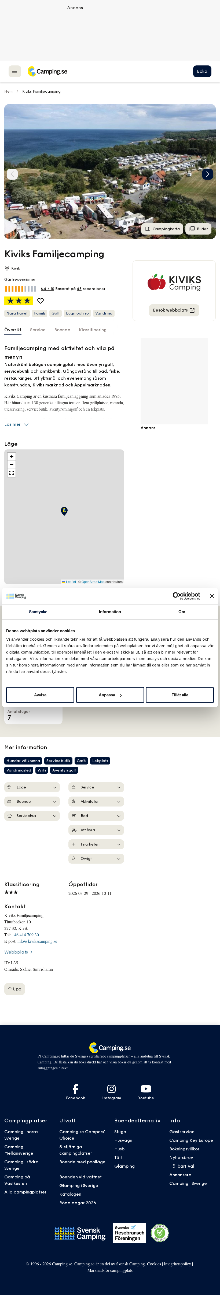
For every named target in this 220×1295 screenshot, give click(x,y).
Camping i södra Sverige (21, 1165)
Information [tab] (110, 611)
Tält (118, 1157)
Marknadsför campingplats (110, 1270)
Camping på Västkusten (17, 1180)
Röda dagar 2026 (77, 1202)
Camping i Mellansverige (18, 1149)
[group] (110, 171)
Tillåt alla (180, 695)
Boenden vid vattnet (80, 1177)
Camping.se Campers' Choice (82, 1134)
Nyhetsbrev (181, 1157)
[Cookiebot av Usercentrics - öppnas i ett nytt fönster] (176, 596)
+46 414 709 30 (25, 934)
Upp (16, 989)
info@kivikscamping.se (37, 941)
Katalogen (70, 1194)
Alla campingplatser (25, 1192)
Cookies (154, 1263)
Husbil (120, 1149)
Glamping (124, 1166)
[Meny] (15, 71)
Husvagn (123, 1140)
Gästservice (182, 1131)
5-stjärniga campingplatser (75, 1149)
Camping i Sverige (188, 1183)
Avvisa (40, 695)
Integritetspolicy (177, 1263)
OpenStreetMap (93, 582)
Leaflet (70, 582)
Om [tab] (181, 611)
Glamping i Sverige (78, 1185)
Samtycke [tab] (38, 611)
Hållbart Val (181, 1166)
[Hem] (47, 71)
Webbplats (16, 952)
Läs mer (12, 424)
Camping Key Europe (191, 1140)
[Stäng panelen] (212, 596)
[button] (207, 174)
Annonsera (180, 1174)
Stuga (120, 1131)
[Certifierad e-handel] (160, 1233)
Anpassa (107, 695)
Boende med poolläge (82, 1162)
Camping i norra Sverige (21, 1134)
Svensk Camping (130, 1263)
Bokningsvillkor (184, 1149)
